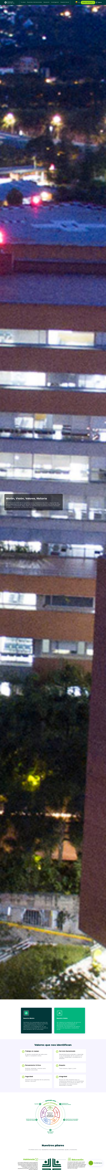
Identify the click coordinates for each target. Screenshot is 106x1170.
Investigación (55, 2)
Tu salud (23, 2)
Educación (46, 2)
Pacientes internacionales (34, 2)
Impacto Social (64, 2)
